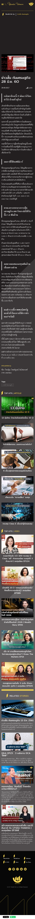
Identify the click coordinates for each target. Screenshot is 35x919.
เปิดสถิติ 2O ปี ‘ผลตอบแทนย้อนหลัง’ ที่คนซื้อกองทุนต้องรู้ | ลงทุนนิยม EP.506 (17, 590)
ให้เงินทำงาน (17, 858)
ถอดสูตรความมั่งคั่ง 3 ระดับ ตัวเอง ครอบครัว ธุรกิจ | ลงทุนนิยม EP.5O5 (17, 684)
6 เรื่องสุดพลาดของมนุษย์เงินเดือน (17, 470)
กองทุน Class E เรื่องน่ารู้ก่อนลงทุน (17, 523)
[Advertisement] (17, 36)
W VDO (7, 862)
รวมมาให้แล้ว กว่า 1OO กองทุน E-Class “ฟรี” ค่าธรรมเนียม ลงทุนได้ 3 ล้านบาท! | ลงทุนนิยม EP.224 (17, 558)
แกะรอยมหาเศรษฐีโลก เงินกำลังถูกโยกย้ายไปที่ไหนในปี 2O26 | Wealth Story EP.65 (17, 622)
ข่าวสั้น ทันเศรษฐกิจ (8, 385)
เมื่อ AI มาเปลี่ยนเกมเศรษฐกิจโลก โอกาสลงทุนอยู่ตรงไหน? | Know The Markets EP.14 (17, 654)
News (17, 862)
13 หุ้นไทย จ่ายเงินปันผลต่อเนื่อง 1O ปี (17, 417)
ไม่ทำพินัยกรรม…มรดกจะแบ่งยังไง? (17, 444)
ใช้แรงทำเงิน (6, 858)
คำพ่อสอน (28, 858)
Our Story (28, 862)
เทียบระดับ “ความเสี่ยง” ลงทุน (17, 497)
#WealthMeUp (6, 365)
